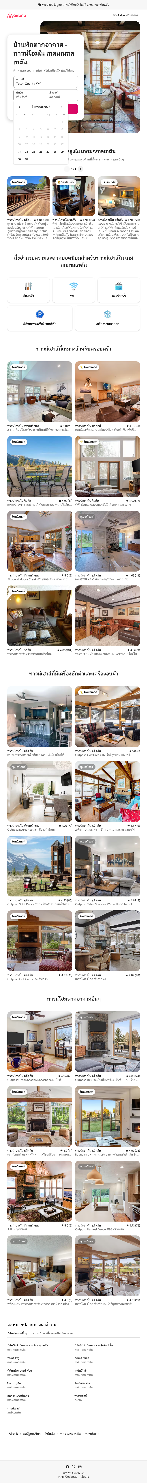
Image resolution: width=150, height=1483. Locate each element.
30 (19, 159)
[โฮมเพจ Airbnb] (16, 15)
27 (47, 151)
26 (40, 151)
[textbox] (29, 97)
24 (26, 151)
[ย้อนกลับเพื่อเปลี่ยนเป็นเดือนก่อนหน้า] (20, 107)
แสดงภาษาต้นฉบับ (98, 4)
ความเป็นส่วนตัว (67, 1476)
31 (26, 159)
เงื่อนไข (85, 1476)
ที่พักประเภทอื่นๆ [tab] (17, 1333)
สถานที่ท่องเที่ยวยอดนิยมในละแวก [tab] (53, 1333)
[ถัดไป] (80, 169)
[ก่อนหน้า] (67, 169)
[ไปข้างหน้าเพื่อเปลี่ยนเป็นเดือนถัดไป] (62, 107)
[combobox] (45, 84)
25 (33, 151)
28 (55, 151)
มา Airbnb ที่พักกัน (125, 15)
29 (62, 151)
